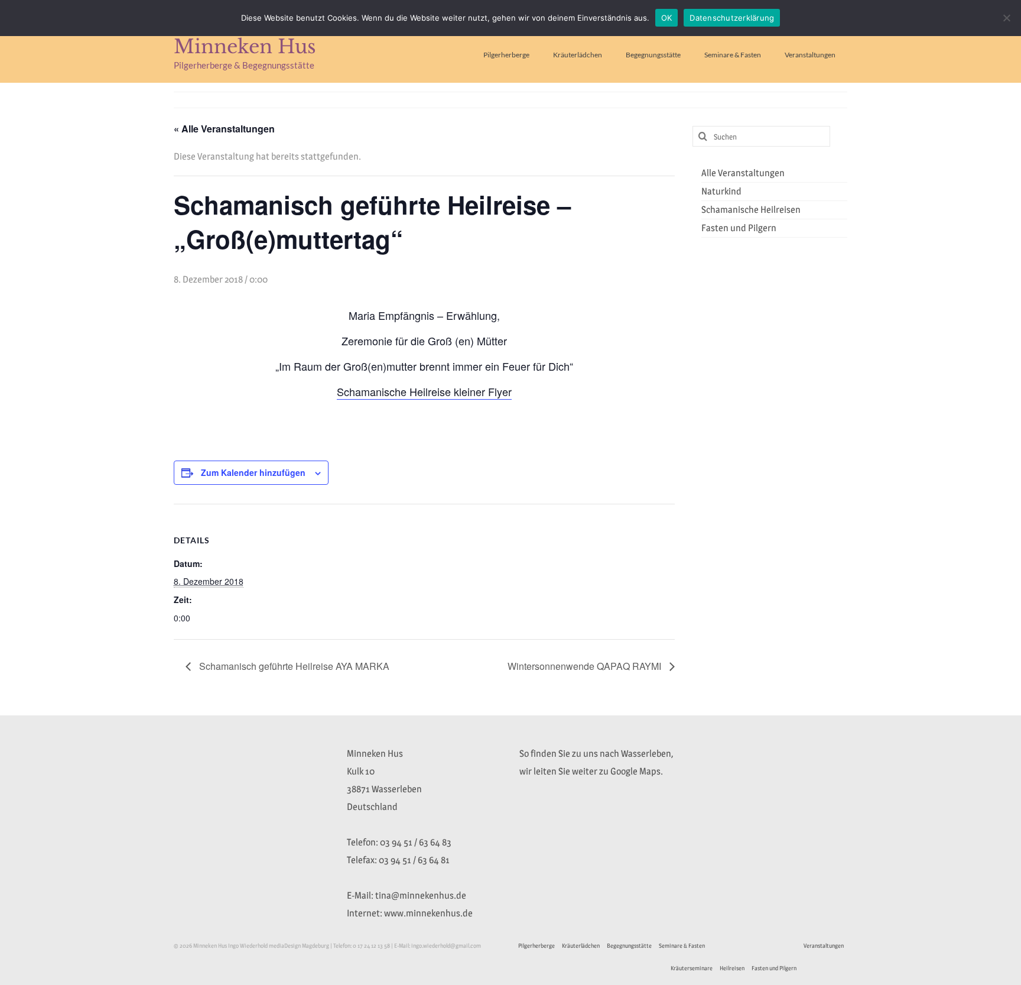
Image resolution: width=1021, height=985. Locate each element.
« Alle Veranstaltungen (224, 128)
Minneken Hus (245, 47)
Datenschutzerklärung (732, 17)
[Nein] (1006, 18)
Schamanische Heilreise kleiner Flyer (424, 391)
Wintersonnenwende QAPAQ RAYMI (586, 666)
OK (666, 17)
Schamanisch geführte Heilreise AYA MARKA (293, 666)
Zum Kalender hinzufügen (253, 472)
